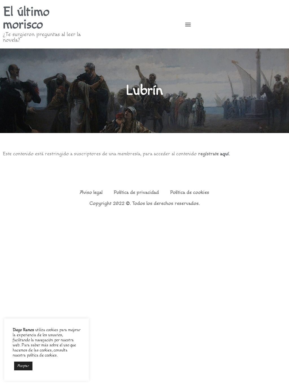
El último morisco (26, 18)
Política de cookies (189, 192)
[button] (187, 24)
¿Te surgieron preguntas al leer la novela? (42, 37)
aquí (224, 154)
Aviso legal (91, 192)
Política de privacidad (136, 192)
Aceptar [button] (23, 366)
